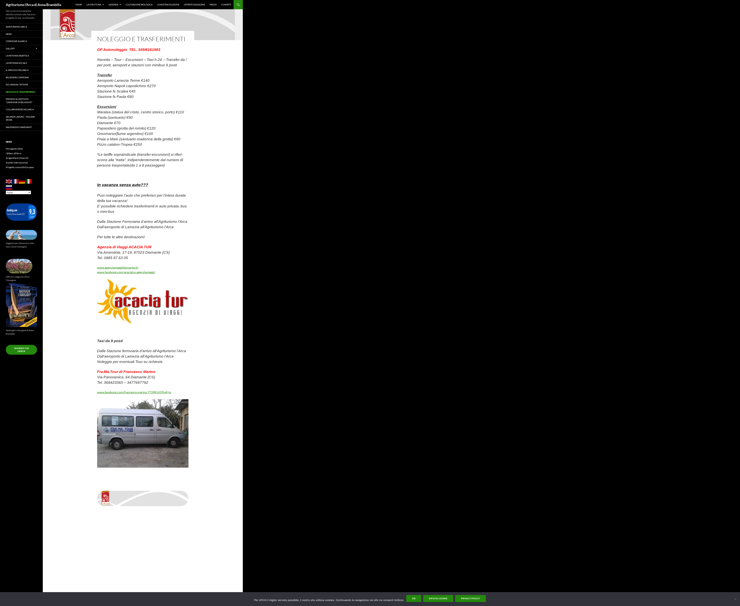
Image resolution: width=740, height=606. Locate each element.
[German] (22, 181)
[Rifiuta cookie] (735, 599)
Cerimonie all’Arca (16, 41)
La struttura (94, 4)
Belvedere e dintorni (17, 77)
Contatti (226, 4)
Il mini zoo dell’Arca (17, 70)
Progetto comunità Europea (20, 167)
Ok (413, 598)
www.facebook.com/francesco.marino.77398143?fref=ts (134, 392)
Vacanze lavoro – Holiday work (20, 118)
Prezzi (213, 4)
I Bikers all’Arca (13, 153)
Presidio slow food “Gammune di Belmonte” (19, 101)
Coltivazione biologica (139, 4)
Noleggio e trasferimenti (20, 92)
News (9, 34)
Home (79, 4)
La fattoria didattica (17, 55)
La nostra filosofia (168, 4)
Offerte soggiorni (194, 4)
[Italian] (28, 181)
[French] (15, 181)
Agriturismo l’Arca (16, 26)
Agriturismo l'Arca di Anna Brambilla (33, 5)
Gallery (10, 48)
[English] (9, 181)
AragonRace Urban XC (17, 158)
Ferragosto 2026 (14, 148)
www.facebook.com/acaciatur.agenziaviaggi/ (126, 272)
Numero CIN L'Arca (21, 350)
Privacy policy (470, 598)
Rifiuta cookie (438, 598)
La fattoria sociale (16, 63)
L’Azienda (113, 4)
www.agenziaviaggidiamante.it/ (118, 267)
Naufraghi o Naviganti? (19, 127)
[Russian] (9, 187)
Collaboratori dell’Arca (20, 109)
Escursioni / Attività (17, 84)
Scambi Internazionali (17, 162)
